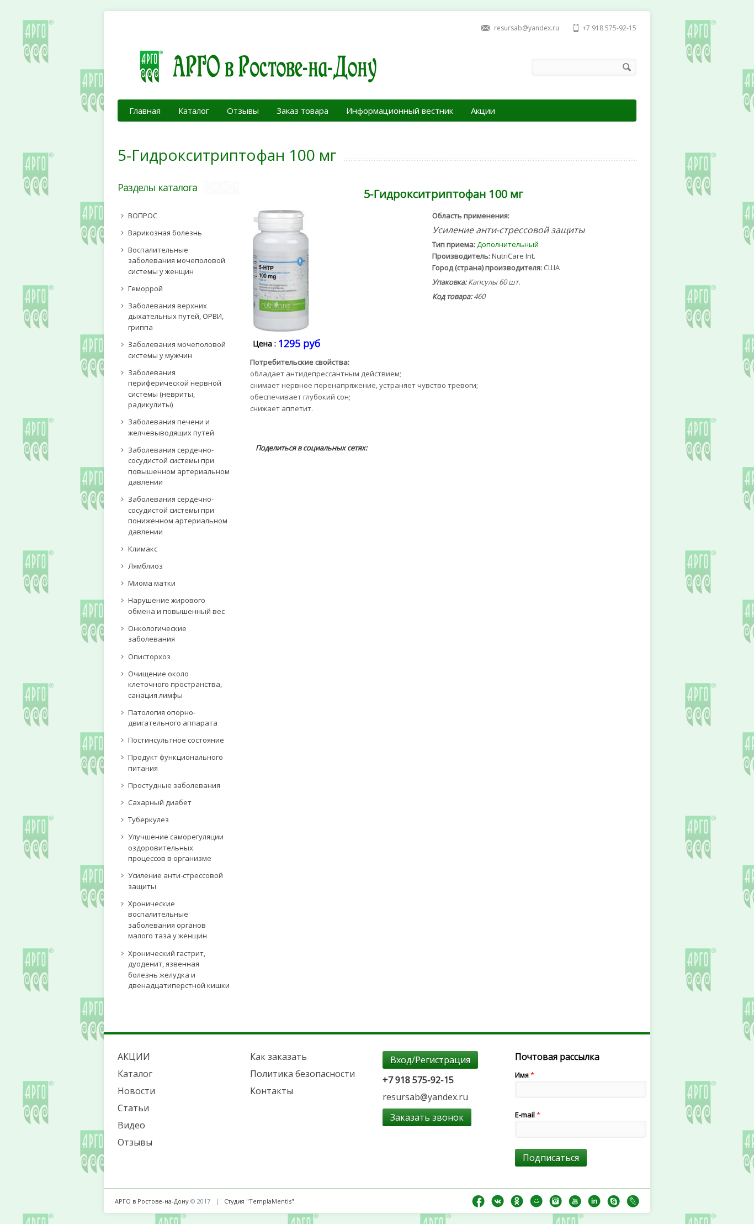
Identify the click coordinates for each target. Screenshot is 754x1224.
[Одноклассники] (517, 1201)
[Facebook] (478, 1201)
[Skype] (613, 1201)
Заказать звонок (427, 1117)
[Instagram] (555, 1201)
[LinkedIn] (594, 1201)
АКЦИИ (134, 1056)
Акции (483, 110)
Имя (524, 1075)
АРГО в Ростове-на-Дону (152, 1201)
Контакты (271, 1091)
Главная (145, 110)
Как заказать (278, 1056)
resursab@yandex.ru (526, 28)
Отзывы (243, 110)
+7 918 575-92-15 (609, 28)
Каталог (193, 110)
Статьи (133, 1108)
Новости (136, 1091)
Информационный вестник (399, 110)
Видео (131, 1125)
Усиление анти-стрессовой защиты (508, 230)
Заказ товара (302, 110)
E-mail (527, 1115)
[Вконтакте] (497, 1201)
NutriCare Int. (513, 256)
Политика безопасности (302, 1074)
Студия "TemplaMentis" (259, 1201)
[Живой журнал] (632, 1201)
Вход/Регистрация (430, 1060)
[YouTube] (575, 1201)
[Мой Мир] (536, 1201)
